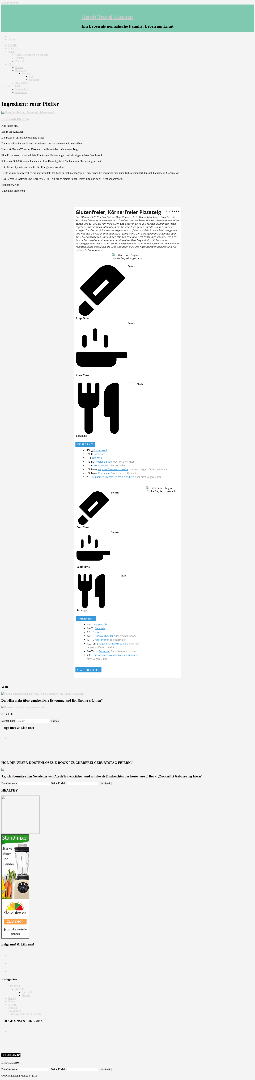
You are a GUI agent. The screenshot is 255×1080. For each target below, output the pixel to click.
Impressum (21, 92)
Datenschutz (22, 89)
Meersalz (99, 454)
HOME (12, 45)
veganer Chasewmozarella (113, 469)
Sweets (26, 995)
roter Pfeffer (101, 465)
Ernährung (21, 70)
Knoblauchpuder (103, 461)
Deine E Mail (58, 783)
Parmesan (104, 473)
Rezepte (26, 73)
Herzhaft (34, 79)
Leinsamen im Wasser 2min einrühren (113, 477)
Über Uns (13, 48)
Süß (31, 76)
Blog (11, 64)
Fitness (19, 67)
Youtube (19, 57)
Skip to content (9, 2)
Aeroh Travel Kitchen (107, 17)
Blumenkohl (100, 450)
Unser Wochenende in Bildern (31, 54)
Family (12, 51)
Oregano (97, 457)
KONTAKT (15, 86)
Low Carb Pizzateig (15, 119)
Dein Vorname (9, 783)
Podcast (19, 61)
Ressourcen (21, 82)
